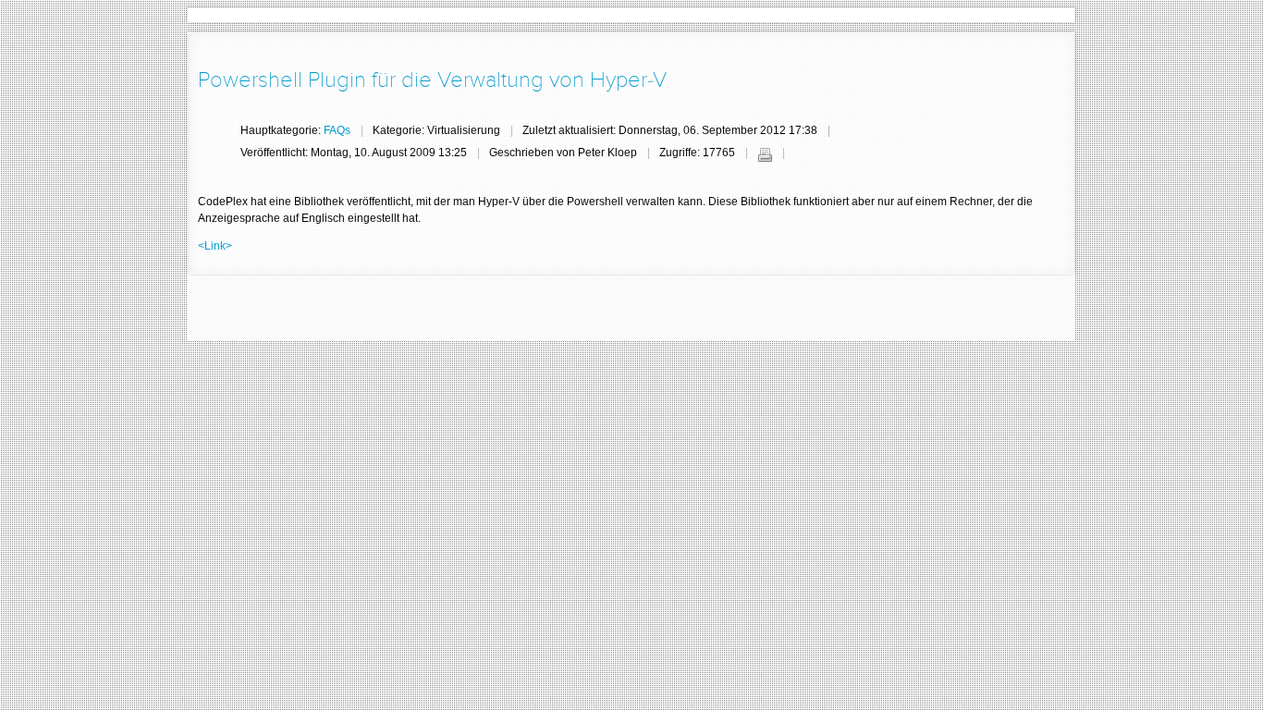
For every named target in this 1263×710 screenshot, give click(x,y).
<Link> (215, 245)
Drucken (764, 154)
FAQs (337, 130)
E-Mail (801, 154)
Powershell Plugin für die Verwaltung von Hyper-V (432, 80)
